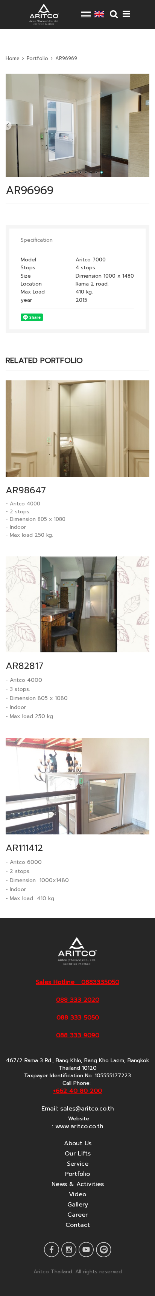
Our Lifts (78, 1153)
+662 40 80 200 (77, 1091)
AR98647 (26, 490)
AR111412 (24, 848)
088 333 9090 (77, 1035)
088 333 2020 (77, 1000)
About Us (77, 1143)
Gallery (77, 1204)
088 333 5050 (77, 1017)
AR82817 (24, 666)
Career (77, 1215)
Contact (77, 1225)
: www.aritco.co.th (77, 1126)
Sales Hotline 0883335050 (77, 982)
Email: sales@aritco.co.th (77, 1108)
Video (77, 1194)
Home (13, 58)
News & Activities (78, 1184)
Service (77, 1164)
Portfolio (37, 58)
